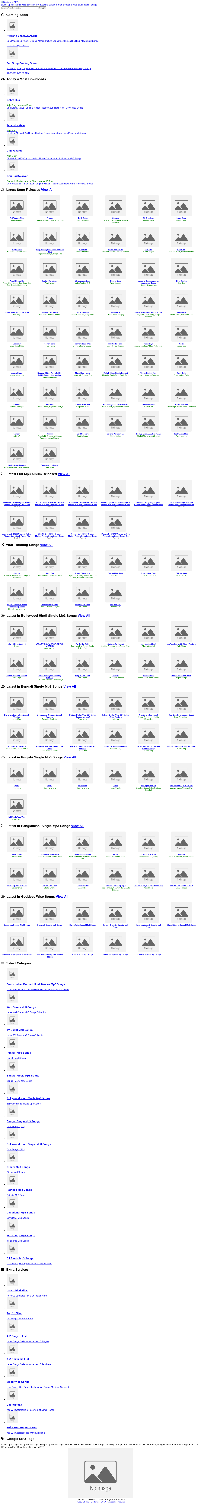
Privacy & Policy (82, 1502)
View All (47, 189)
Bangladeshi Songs (87, 5)
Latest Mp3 (6, 5)
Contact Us (111, 1502)
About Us (121, 1502)
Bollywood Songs (53, 5)
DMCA (103, 1502)
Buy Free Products (36, 5)
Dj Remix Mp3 (19, 5)
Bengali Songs (70, 5)
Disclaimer (95, 1502)
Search (42, 8)
